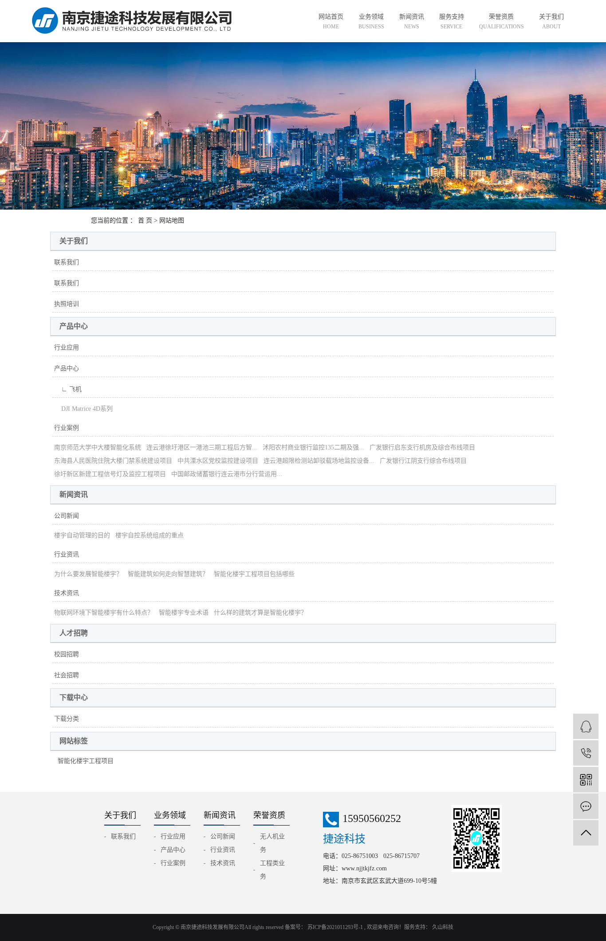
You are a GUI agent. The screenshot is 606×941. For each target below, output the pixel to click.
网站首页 (331, 21)
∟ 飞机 (68, 389)
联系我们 (66, 262)
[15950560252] (585, 753)
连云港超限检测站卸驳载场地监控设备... (319, 460)
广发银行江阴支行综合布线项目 (423, 460)
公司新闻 (66, 515)
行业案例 (66, 428)
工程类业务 (272, 870)
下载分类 (66, 718)
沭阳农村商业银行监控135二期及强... (313, 447)
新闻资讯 (411, 21)
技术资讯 (66, 593)
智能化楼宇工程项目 (86, 761)
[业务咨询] (585, 726)
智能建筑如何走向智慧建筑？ (168, 574)
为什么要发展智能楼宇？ (88, 574)
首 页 (145, 220)
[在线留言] (585, 806)
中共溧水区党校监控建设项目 (217, 460)
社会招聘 (66, 675)
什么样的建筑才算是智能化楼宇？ (260, 612)
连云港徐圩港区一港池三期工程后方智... (201, 447)
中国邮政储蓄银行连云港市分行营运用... (226, 474)
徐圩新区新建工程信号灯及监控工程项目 (110, 474)
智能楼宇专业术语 (184, 612)
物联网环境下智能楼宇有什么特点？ (103, 612)
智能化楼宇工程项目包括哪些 (254, 574)
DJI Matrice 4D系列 (83, 408)
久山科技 (442, 927)
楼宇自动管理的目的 (82, 535)
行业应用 (66, 347)
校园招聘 (66, 654)
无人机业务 (272, 843)
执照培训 (66, 304)
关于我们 (551, 21)
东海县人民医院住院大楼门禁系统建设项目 (113, 460)
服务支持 (451, 21)
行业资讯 (66, 554)
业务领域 (371, 21)
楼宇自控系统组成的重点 (149, 535)
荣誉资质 (501, 21)
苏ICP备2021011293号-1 (335, 927)
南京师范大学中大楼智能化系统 (97, 447)
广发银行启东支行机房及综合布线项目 (422, 447)
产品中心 (66, 368)
